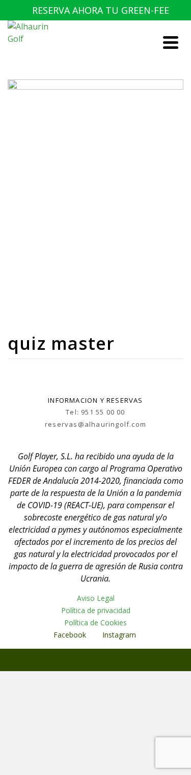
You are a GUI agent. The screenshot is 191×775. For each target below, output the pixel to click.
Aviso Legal (96, 598)
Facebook (69, 635)
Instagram (120, 635)
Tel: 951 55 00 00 (95, 412)
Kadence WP (157, 659)
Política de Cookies (95, 622)
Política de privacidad (95, 610)
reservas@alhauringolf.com (95, 424)
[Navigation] (170, 42)
